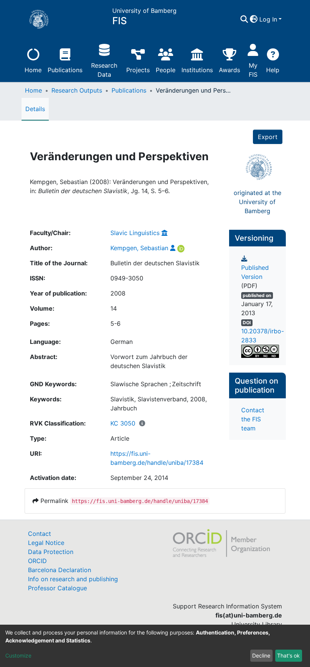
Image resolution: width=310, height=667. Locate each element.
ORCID (37, 561)
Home (33, 70)
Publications (65, 70)
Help (272, 70)
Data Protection (50, 552)
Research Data (104, 70)
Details (35, 109)
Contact (39, 533)
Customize (18, 655)
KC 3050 (122, 423)
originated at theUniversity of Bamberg (257, 202)
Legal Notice (46, 542)
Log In (268, 19)
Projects (138, 70)
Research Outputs (76, 90)
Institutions (197, 70)
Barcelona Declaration (59, 570)
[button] (254, 19)
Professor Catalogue (57, 588)
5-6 (115, 323)
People (165, 70)
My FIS (253, 70)
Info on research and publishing (73, 579)
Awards (229, 70)
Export (267, 137)
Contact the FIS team (252, 419)
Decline (261, 655)
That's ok (288, 655)
